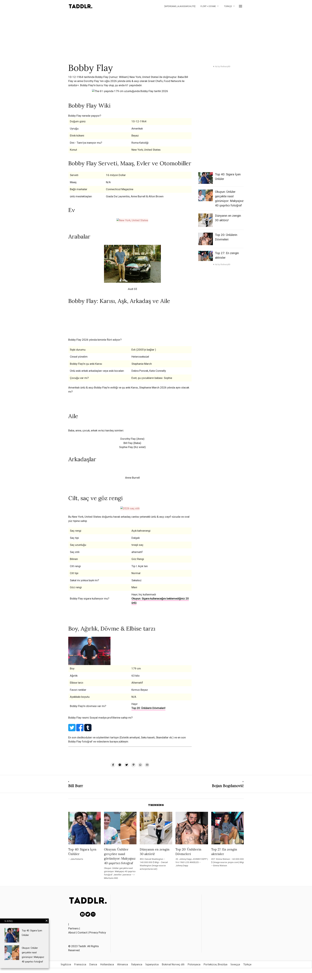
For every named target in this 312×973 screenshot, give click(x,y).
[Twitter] (87, 914)
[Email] (93, 914)
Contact (82, 932)
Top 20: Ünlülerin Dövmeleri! (148, 708)
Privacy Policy (97, 932)
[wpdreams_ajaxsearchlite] (179, 6)
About (72, 932)
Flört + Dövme (208, 6)
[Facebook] (82, 914)
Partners (73, 928)
